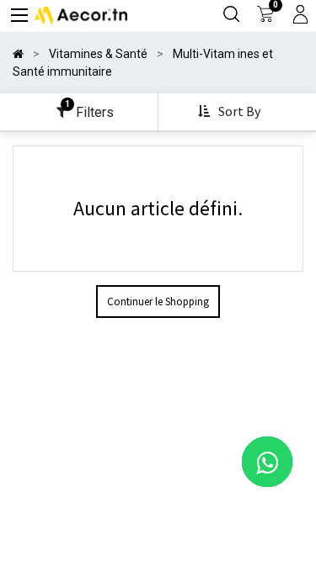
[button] (231, 112)
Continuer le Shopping (158, 301)
